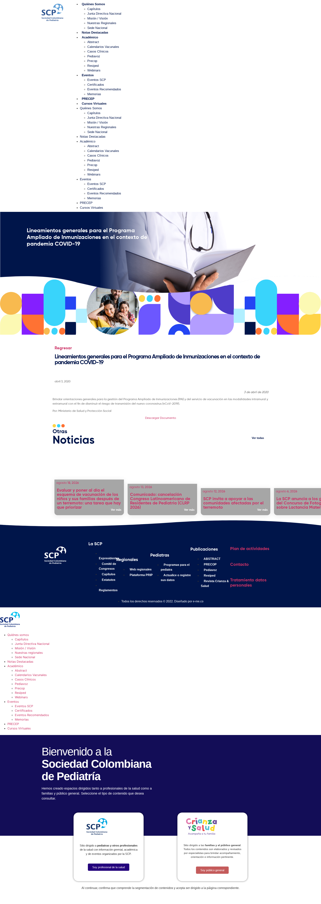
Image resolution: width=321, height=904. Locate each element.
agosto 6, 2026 (286, 491)
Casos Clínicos (97, 51)
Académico (90, 37)
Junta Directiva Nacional (104, 13)
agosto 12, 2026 (214, 491)
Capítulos (93, 9)
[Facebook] (49, 573)
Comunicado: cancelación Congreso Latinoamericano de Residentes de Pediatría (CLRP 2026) (160, 501)
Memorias (94, 94)
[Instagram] (61, 573)
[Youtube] (83, 573)
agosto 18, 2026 (67, 483)
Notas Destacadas (95, 32)
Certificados (95, 84)
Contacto (239, 564)
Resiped (93, 66)
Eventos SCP (96, 80)
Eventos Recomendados (104, 89)
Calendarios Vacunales (103, 47)
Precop (92, 61)
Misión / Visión (97, 18)
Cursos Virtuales (94, 103)
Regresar (63, 348)
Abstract (93, 42)
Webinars (93, 70)
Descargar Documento (160, 418)
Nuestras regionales (101, 23)
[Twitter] (72, 573)
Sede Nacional (97, 28)
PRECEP (88, 99)
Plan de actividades (249, 549)
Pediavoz (93, 56)
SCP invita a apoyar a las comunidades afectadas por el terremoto (233, 503)
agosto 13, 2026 (140, 487)
